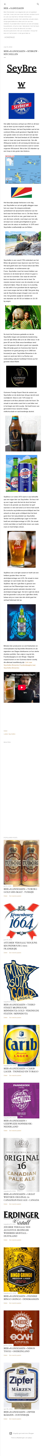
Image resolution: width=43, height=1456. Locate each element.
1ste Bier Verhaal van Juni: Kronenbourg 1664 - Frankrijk (20, 945)
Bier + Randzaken (14, 8)
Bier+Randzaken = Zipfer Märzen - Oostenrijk (19, 1413)
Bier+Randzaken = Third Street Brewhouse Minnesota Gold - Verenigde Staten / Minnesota (21, 1009)
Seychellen (11, 734)
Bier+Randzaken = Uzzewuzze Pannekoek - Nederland (18, 1123)
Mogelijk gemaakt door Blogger (23, 1433)
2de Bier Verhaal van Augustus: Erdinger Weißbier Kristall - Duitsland (17, 1231)
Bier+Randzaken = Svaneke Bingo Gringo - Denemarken (21, 1298)
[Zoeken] (38, 3)
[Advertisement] (21, 816)
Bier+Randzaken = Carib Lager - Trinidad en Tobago (21, 1070)
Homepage (9, 37)
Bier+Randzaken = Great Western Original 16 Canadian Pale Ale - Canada (21, 1197)
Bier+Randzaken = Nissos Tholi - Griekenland (19, 1350)
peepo (30, 1438)
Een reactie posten (15, 896)
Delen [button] (5, 731)
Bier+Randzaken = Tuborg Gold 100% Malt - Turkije (20, 890)
